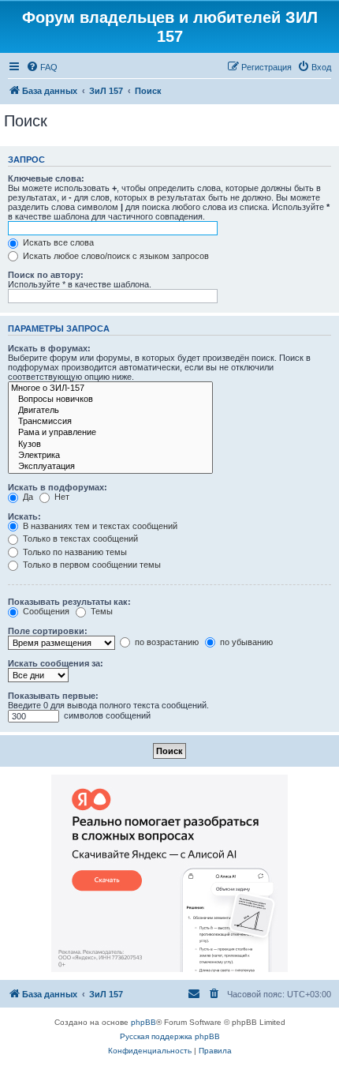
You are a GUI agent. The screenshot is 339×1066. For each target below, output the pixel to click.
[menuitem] (42, 67)
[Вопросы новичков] (110, 399)
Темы (100, 611)
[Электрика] (110, 455)
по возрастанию (165, 642)
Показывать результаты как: (69, 601)
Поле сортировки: (48, 631)
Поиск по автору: (46, 275)
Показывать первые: (53, 695)
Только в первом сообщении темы (90, 564)
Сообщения (44, 611)
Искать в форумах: (49, 348)
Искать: (24, 516)
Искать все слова (57, 242)
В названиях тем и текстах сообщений (98, 526)
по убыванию (245, 642)
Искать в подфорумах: (57, 487)
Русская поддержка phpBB (170, 1036)
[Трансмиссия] (110, 421)
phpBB (143, 1022)
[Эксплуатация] (110, 466)
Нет (60, 496)
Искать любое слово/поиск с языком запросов (114, 256)
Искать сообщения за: (55, 663)
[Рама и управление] (110, 432)
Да (26, 496)
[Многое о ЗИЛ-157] (110, 388)
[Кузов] (110, 444)
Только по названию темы (73, 552)
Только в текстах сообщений (79, 538)
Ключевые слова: (46, 178)
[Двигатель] (110, 410)
